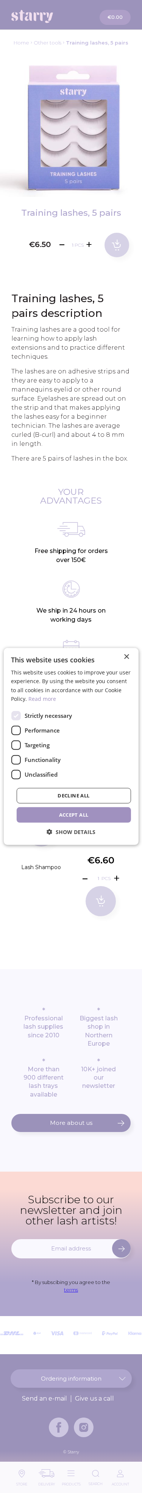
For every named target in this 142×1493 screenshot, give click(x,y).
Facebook (58, 1427)
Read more (42, 698)
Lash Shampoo (41, 867)
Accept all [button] (74, 814)
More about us (71, 1122)
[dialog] (70, 746)
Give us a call (94, 1398)
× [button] (126, 657)
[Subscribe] (121, 1248)
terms (71, 1290)
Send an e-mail (44, 1398)
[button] (71, 832)
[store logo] (42, 16)
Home (21, 43)
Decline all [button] (73, 795)
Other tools (47, 43)
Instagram (83, 1427)
